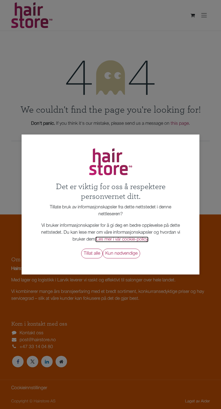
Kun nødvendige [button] (121, 253)
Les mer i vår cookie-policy (122, 239)
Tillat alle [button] (92, 253)
